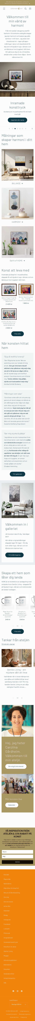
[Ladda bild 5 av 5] (22, 128)
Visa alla (17, 334)
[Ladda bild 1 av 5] (12, 128)
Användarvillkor (9, 974)
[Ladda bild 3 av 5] (17, 128)
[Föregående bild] (9, 129)
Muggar (6, 956)
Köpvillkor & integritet (11, 888)
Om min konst (8, 902)
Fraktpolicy (24, 1017)
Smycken (7, 969)
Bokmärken (7, 965)
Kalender (11, 805)
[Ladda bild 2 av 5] (15, 128)
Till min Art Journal (8, 644)
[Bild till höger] (22, 626)
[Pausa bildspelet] (33, 129)
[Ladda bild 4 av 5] (20, 128)
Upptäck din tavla (17, 120)
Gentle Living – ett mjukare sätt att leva (16, 671)
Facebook (7, 924)
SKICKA (17, 862)
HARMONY (16, 222)
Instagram (7, 919)
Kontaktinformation (11, 1014)
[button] (4, 8)
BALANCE (16, 183)
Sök (5, 983)
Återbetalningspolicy (25, 1014)
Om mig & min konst (15, 766)
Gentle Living (8, 951)
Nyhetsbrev (7, 883)
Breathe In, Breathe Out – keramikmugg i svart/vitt (22, 614)
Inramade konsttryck (11, 942)
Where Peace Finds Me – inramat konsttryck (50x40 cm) (9, 299)
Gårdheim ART (14, 1011)
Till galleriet (17, 474)
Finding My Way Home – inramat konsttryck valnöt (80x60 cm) (9, 323)
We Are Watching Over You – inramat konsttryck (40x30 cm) (26, 298)
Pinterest (7, 933)
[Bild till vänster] (13, 626)
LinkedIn (7, 929)
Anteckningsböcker (10, 960)
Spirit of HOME (16, 260)
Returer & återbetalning (12, 893)
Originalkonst (8, 938)
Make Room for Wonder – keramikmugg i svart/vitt (8, 614)
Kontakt (6, 874)
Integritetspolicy (9, 978)
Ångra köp (7, 879)
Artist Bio (7, 906)
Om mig (6, 897)
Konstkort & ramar (10, 947)
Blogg (6, 915)
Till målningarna (14, 555)
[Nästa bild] (26, 129)
